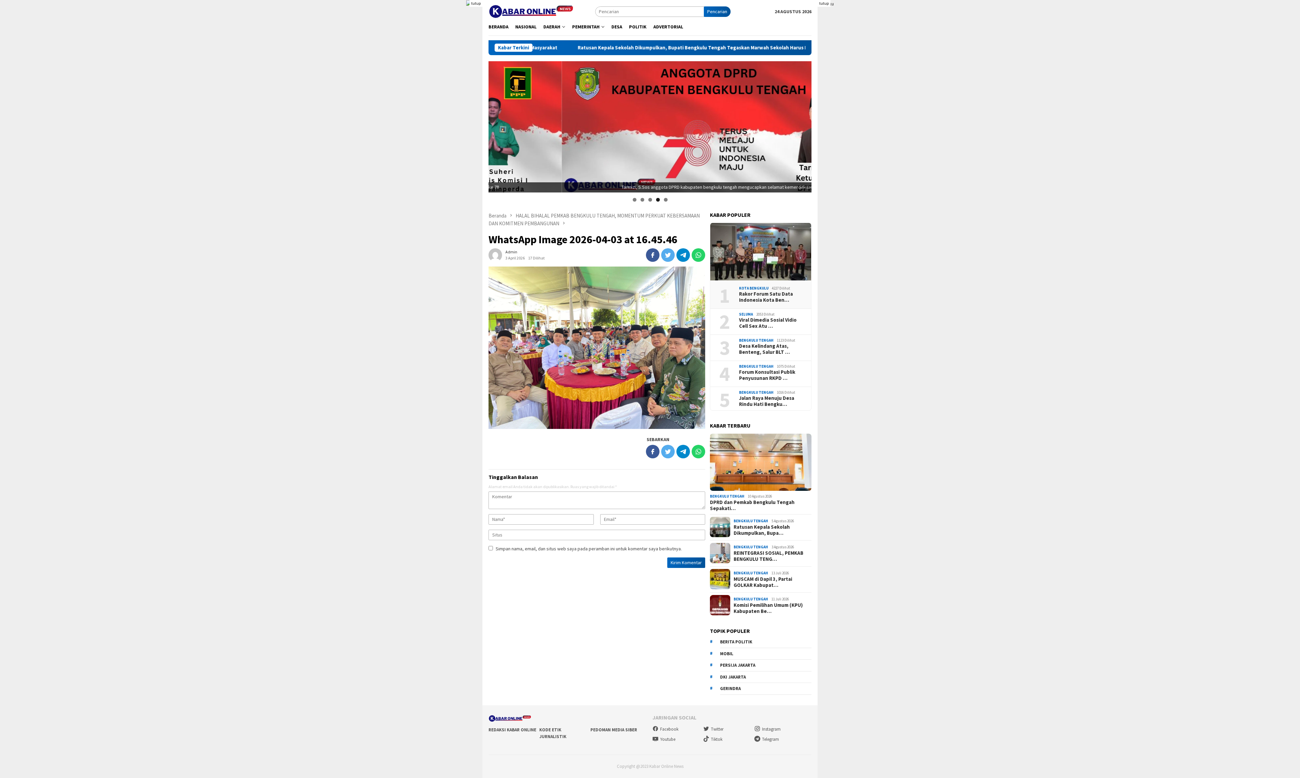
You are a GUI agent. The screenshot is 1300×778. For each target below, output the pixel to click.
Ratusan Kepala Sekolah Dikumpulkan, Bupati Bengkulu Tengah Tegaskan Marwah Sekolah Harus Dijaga (614, 48)
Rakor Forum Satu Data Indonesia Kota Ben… (766, 297)
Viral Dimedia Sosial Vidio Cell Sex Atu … (768, 323)
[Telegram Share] (683, 255)
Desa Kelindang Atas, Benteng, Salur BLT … (764, 349)
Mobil (726, 653)
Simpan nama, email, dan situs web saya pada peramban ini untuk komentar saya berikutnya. (589, 549)
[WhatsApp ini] (698, 255)
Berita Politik (736, 641)
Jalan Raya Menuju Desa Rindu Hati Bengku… (766, 401)
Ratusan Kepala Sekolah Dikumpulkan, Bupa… (762, 530)
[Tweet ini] (668, 255)
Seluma (746, 314)
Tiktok (716, 739)
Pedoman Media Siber (613, 730)
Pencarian (717, 11)
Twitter (717, 729)
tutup (476, 3)
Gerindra (730, 688)
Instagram (771, 729)
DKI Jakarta (733, 677)
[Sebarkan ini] (652, 255)
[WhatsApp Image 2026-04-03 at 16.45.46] (597, 348)
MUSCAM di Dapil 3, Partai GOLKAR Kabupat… (763, 582)
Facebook (669, 729)
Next (803, 125)
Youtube (667, 739)
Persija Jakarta (737, 665)
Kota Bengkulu (753, 287)
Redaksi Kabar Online (512, 730)
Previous (497, 125)
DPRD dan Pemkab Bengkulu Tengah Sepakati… (752, 505)
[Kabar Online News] (531, 11)
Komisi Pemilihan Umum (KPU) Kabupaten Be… (768, 608)
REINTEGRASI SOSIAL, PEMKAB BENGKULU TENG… (768, 556)
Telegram (770, 739)
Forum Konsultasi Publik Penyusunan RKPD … (767, 375)
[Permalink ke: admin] (495, 255)
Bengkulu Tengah (756, 340)
